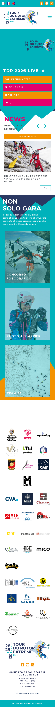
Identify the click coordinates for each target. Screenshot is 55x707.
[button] (38, 126)
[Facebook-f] (41, 3)
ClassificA (12, 95)
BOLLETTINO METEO (18, 79)
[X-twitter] (51, 3)
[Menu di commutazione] (49, 17)
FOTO (8, 103)
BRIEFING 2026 (14, 87)
